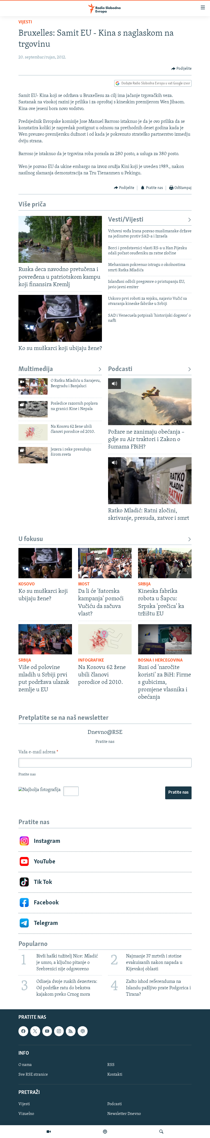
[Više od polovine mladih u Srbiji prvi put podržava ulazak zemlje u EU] (45, 639)
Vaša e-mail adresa (38, 752)
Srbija (144, 584)
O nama (25, 1065)
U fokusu (30, 539)
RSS (110, 1065)
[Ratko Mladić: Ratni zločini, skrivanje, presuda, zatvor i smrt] (150, 480)
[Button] (181, 68)
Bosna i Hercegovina (160, 660)
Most (84, 584)
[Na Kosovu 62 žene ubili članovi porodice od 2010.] (33, 432)
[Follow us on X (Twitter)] (35, 1031)
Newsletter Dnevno (124, 1114)
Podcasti (120, 369)
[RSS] (71, 1031)
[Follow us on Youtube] (47, 1031)
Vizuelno (26, 1114)
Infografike (91, 660)
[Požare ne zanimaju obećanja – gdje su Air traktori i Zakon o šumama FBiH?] (150, 401)
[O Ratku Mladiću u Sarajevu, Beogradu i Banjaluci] (33, 386)
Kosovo (26, 584)
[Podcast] (105, 1131)
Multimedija (35, 369)
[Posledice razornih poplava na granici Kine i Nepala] (33, 409)
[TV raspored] (82, 1031)
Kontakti (114, 1075)
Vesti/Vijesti (125, 219)
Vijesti (25, 22)
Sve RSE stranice (33, 1075)
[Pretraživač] (161, 1131)
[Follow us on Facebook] (23, 1031)
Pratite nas (178, 792)
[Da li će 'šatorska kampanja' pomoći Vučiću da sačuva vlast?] (105, 563)
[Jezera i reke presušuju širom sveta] (33, 455)
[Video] (48, 1131)
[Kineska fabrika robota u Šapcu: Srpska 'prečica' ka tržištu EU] (165, 563)
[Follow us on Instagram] (59, 1031)
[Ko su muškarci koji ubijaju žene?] (60, 318)
